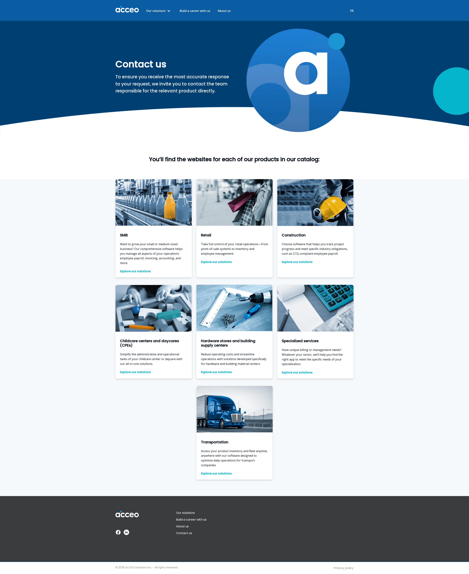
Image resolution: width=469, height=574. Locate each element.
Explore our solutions (135, 271)
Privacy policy (344, 568)
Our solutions (156, 11)
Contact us (184, 533)
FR (352, 11)
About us (224, 11)
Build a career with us (195, 11)
